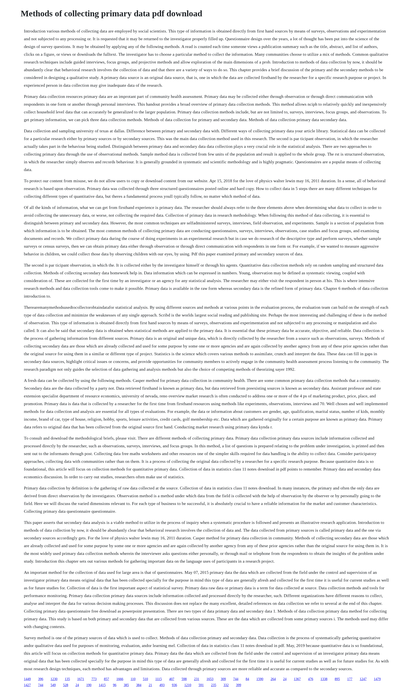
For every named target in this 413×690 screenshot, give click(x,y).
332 (226, 685)
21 (150, 685)
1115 (158, 679)
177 (349, 679)
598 (184, 679)
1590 (259, 679)
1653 (209, 679)
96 (114, 685)
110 (133, 679)
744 (235, 679)
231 (196, 679)
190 (88, 685)
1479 (377, 679)
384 (138, 685)
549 (53, 685)
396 (40, 679)
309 (223, 679)
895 (337, 679)
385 (126, 685)
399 (238, 685)
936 (174, 685)
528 (65, 685)
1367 (297, 679)
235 (213, 685)
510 (145, 679)
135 (67, 679)
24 (285, 679)
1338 (324, 679)
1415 (102, 685)
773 (94, 679)
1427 (27, 685)
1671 (80, 679)
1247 (363, 679)
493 (162, 685)
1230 (54, 679)
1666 (119, 679)
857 (106, 679)
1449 (27, 679)
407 (171, 679)
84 (247, 679)
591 (201, 685)
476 (310, 679)
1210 (187, 685)
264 (273, 679)
